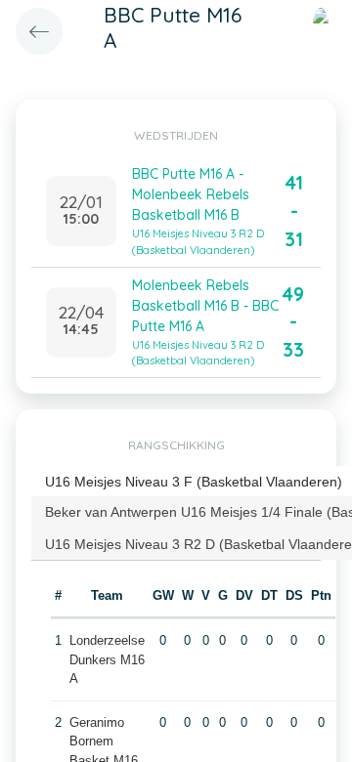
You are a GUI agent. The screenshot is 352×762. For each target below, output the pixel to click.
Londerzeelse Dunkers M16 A (107, 659)
